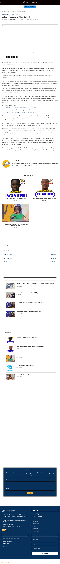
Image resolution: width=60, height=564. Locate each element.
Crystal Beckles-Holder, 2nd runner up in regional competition (21, 107)
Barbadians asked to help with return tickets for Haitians (19, 112)
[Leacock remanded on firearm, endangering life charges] (44, 188)
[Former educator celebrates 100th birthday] (10, 295)
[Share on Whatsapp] (14, 57)
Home (3, 11)
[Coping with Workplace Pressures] (10, 377)
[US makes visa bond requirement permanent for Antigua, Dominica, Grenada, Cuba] (10, 286)
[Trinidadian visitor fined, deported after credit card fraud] (10, 305)
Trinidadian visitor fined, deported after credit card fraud (30, 302)
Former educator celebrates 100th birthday (27, 293)
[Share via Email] (17, 57)
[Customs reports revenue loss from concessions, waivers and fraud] (15, 213)
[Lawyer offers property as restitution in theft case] (10, 314)
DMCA (3, 529)
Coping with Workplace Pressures (24, 374)
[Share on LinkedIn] (11, 57)
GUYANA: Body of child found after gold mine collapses (19, 110)
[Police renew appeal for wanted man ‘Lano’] (15, 188)
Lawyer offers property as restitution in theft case (28, 311)
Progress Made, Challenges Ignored (25, 365)
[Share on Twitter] (9, 57)
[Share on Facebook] (7, 57)
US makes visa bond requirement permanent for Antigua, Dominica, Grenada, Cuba (35, 284)
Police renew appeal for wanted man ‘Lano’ (15, 198)
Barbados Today (12, 19)
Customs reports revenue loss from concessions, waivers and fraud (33, 356)
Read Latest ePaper (30, 6)
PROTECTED (8, 529)
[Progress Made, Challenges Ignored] (10, 368)
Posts (7, 11)
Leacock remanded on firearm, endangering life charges (30, 346)
